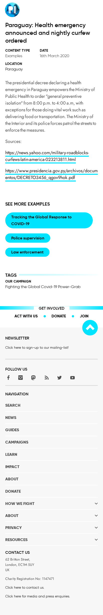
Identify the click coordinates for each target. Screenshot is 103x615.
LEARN (11, 454)
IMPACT (12, 466)
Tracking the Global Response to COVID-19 (41, 220)
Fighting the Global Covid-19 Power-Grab (42, 286)
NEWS (10, 417)
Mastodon (33, 378)
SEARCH (12, 405)
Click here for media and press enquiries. (37, 596)
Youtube (72, 378)
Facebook (7, 378)
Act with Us (26, 316)
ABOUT (11, 479)
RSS (46, 378)
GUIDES (12, 429)
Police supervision (27, 238)
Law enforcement (27, 252)
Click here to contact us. (24, 587)
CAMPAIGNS (16, 442)
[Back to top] (90, 327)
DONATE (13, 491)
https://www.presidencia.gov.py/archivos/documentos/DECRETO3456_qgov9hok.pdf (51, 174)
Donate (59, 316)
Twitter (59, 378)
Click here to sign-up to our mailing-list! (36, 347)
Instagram (20, 378)
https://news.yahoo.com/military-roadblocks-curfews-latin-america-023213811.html (47, 156)
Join (84, 316)
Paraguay (14, 69)
